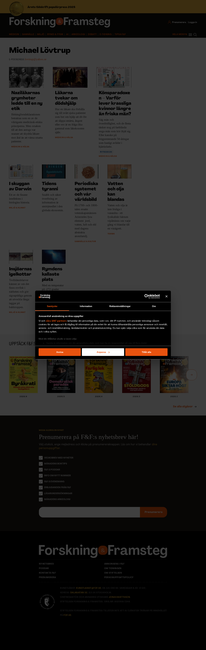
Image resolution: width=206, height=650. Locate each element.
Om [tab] (154, 306)
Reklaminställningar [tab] (120, 306)
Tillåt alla (146, 352)
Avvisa (59, 352)
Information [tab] (86, 306)
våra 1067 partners (56, 321)
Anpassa (101, 352)
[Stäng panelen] (166, 296)
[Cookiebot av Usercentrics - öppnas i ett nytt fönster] (146, 296)
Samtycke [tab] (52, 306)
